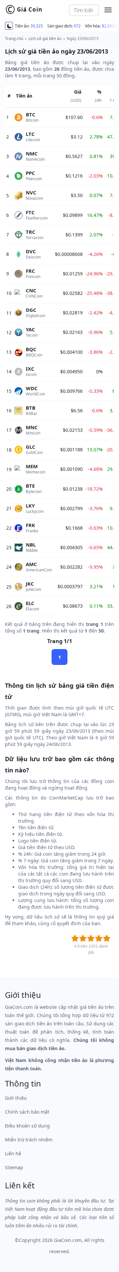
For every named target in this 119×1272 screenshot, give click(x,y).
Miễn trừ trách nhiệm (29, 1139)
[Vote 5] (107, 938)
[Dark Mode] (9, 26)
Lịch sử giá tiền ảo (44, 38)
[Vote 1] (75, 938)
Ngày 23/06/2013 (83, 38)
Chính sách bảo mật (27, 1112)
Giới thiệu (16, 1098)
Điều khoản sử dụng (27, 1126)
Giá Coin (23, 10)
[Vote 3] (91, 938)
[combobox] (84, 10)
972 (77, 26)
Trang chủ (14, 38)
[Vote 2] (83, 938)
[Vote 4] (99, 938)
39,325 (36, 26)
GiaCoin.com (68, 1240)
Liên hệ (13, 1153)
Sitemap (14, 1167)
